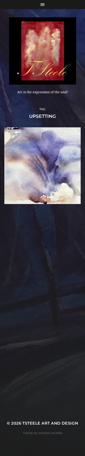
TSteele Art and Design (50, 423)
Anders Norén (50, 433)
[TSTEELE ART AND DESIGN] (42, 51)
